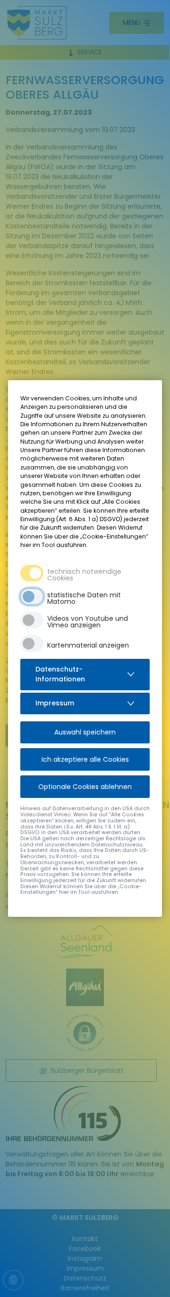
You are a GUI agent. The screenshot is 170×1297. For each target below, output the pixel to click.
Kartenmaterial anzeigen (88, 645)
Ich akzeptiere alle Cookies (85, 759)
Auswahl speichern (85, 732)
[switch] (31, 596)
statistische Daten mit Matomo (84, 598)
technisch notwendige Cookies (84, 574)
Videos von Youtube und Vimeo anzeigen (87, 621)
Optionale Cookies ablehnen (85, 786)
